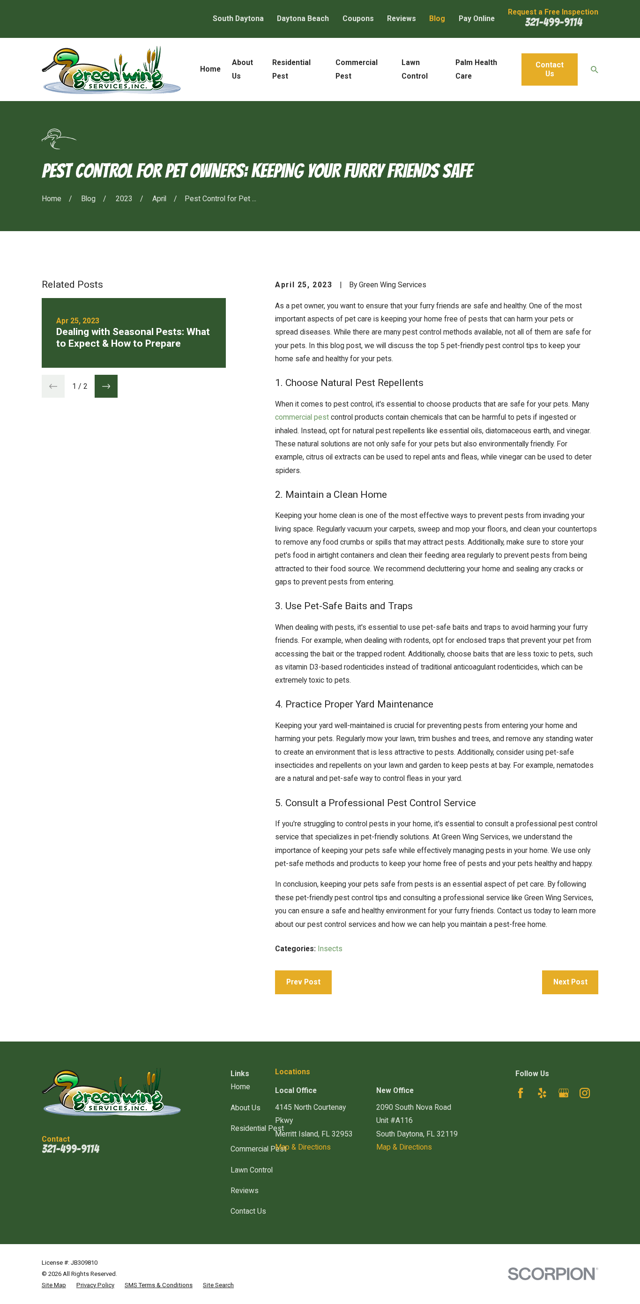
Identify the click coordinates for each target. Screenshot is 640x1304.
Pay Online (477, 18)
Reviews (401, 18)
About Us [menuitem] (242, 69)
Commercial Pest (258, 1148)
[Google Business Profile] (563, 1093)
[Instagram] (585, 1093)
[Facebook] (520, 1093)
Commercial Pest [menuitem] (356, 69)
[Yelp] (542, 1093)
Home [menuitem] (210, 69)
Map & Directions (303, 1147)
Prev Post (303, 981)
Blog (437, 18)
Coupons (358, 18)
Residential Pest (257, 1128)
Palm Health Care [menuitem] (476, 69)
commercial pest (302, 417)
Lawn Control (252, 1170)
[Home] (111, 69)
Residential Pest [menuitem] (291, 69)
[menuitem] (54, 1285)
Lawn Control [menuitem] (415, 69)
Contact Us (550, 69)
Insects (330, 948)
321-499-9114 (553, 22)
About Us (245, 1107)
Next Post (570, 981)
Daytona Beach (303, 18)
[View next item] (106, 386)
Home (240, 1086)
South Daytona (238, 18)
